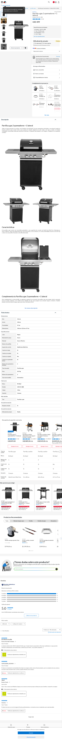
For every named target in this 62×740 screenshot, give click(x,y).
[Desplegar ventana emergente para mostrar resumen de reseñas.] (35, 439)
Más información (31, 737)
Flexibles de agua (42, 521)
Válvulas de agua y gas (18, 521)
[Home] (5, 2)
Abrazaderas (54, 521)
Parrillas (31, 521)
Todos (6, 521)
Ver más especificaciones (39, 36)
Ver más (46, 115)
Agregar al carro (15, 446)
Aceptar (31, 733)
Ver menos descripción (31, 308)
